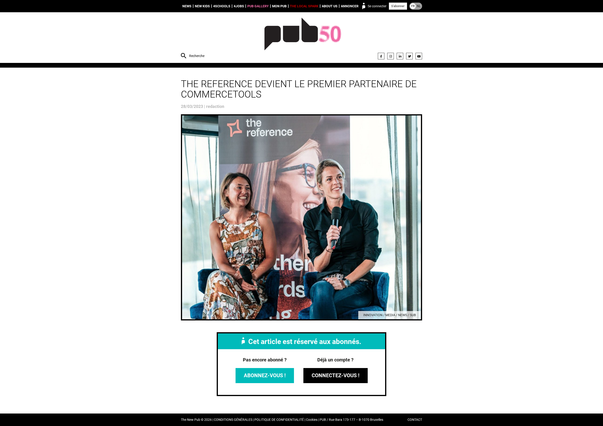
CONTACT (414, 420)
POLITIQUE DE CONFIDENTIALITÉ (279, 420)
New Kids (202, 6)
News (186, 6)
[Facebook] (381, 56)
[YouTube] (419, 56)
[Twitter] (409, 56)
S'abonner (397, 6)
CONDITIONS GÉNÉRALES (233, 420)
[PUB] (302, 38)
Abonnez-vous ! (265, 375)
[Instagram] (390, 56)
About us (330, 6)
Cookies (312, 420)
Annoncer (350, 6)
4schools (221, 6)
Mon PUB (279, 6)
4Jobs (239, 6)
